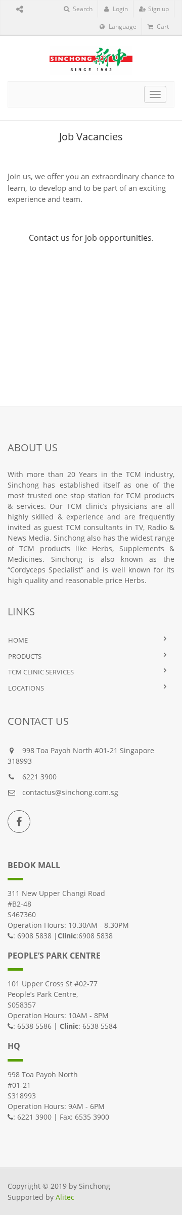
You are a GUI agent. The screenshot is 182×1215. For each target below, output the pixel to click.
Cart (162, 26)
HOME (18, 640)
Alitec (65, 1197)
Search (82, 9)
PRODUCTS (24, 656)
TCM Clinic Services (41, 671)
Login (119, 9)
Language (121, 26)
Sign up (158, 9)
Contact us (49, 237)
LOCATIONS (26, 688)
